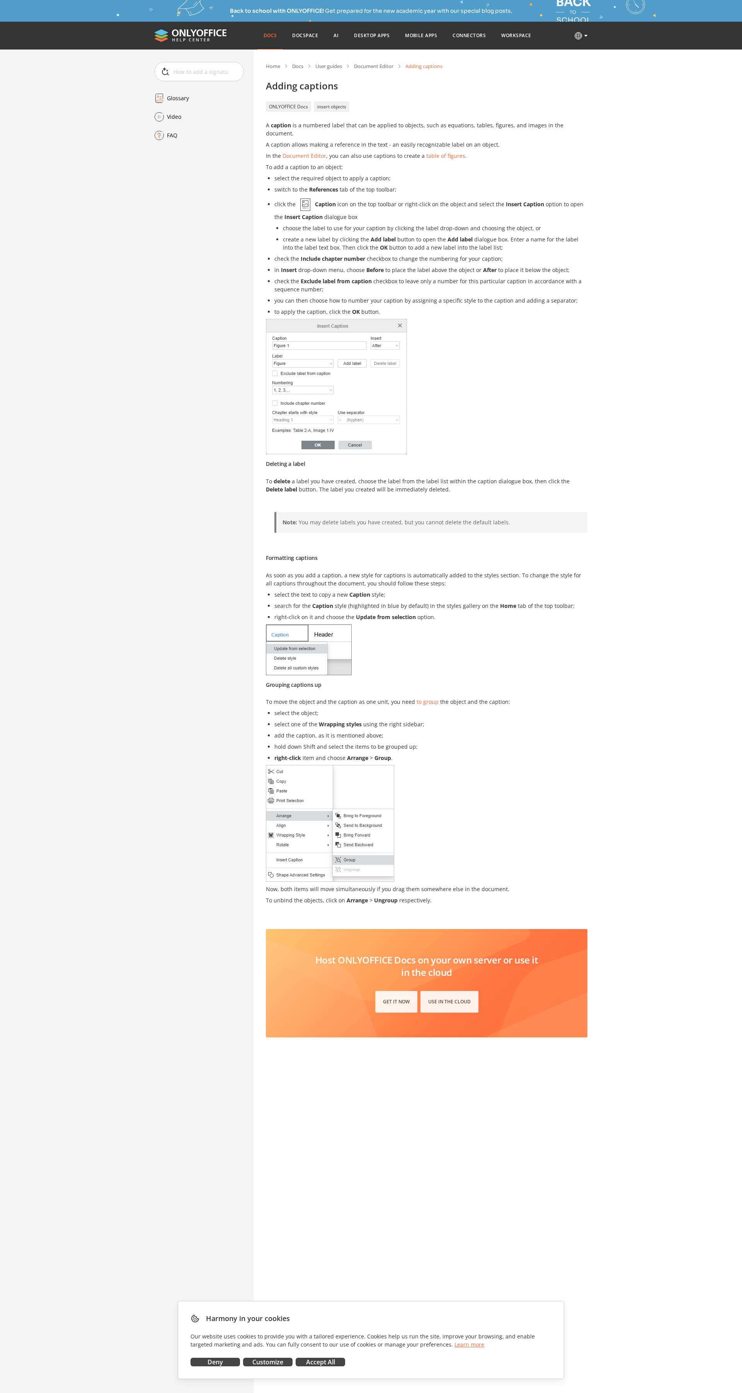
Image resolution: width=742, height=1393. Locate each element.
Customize (267, 1362)
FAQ (172, 135)
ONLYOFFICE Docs (288, 106)
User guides (328, 66)
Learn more (469, 1344)
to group (428, 701)
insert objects (331, 106)
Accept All (320, 1362)
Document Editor (373, 66)
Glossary (178, 98)
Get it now (396, 1001)
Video (174, 116)
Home (273, 66)
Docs (297, 66)
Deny (215, 1362)
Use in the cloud (449, 1001)
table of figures (445, 155)
